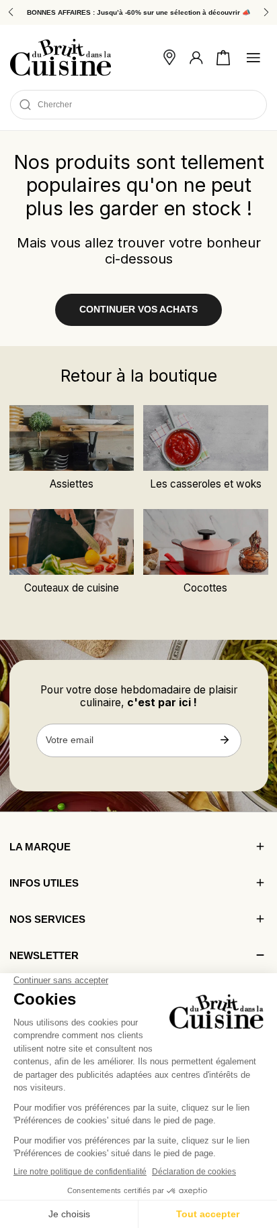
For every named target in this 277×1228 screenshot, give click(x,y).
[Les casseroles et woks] (205, 438)
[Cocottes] (205, 542)
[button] (223, 57)
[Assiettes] (71, 438)
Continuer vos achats (138, 309)
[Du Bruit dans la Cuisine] (60, 57)
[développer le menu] (253, 57)
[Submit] (225, 740)
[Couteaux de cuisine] (71, 542)
